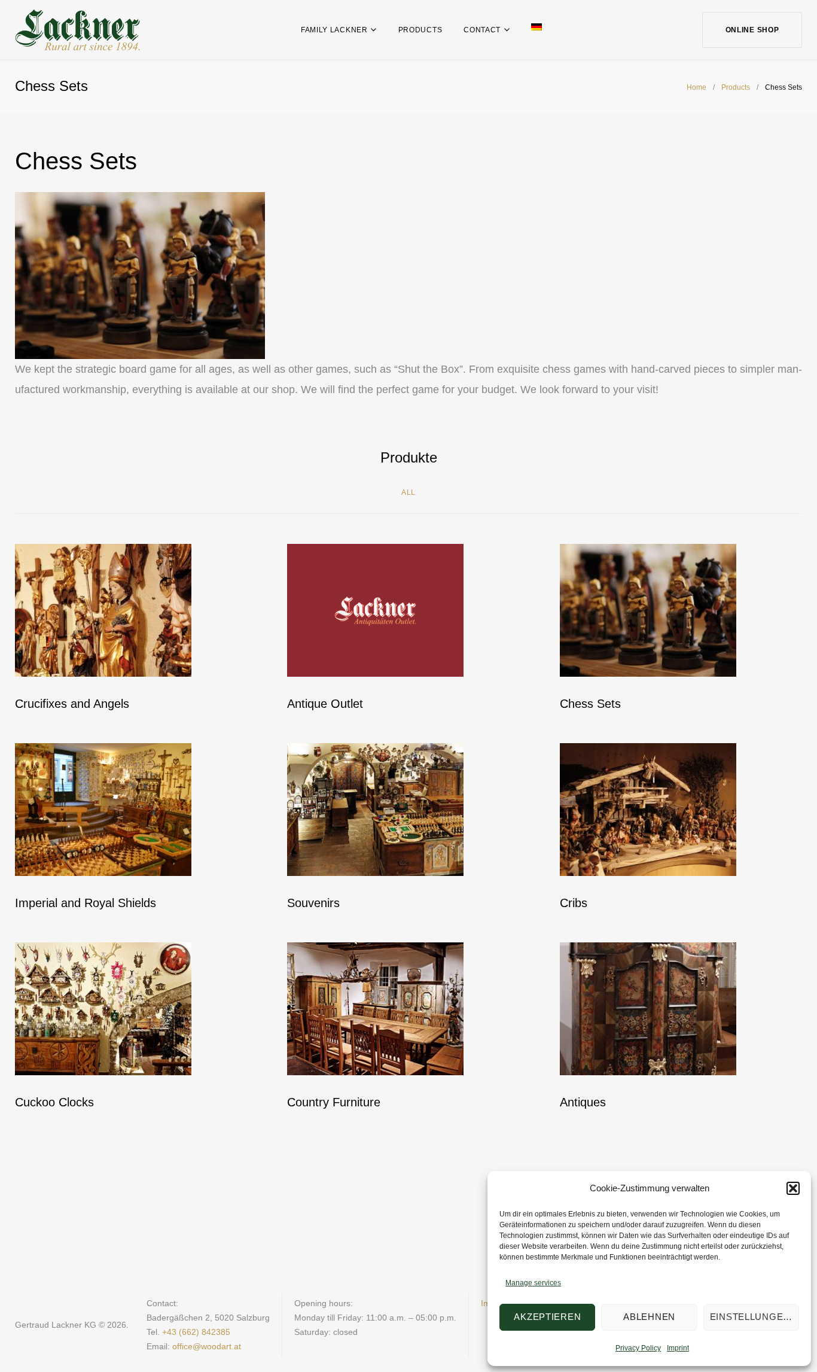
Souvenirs (313, 902)
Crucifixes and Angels (72, 703)
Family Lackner (334, 30)
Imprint (678, 1348)
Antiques (583, 1102)
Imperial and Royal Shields (85, 902)
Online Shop (752, 30)
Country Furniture (333, 1102)
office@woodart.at (206, 1346)
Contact (482, 30)
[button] (793, 1188)
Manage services (533, 1283)
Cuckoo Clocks (54, 1102)
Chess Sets (590, 703)
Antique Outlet (325, 703)
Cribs (573, 902)
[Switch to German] (536, 27)
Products (420, 30)
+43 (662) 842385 (196, 1332)
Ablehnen (649, 1317)
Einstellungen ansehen (754, 1317)
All (408, 492)
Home (696, 87)
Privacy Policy (638, 1348)
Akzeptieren (547, 1317)
